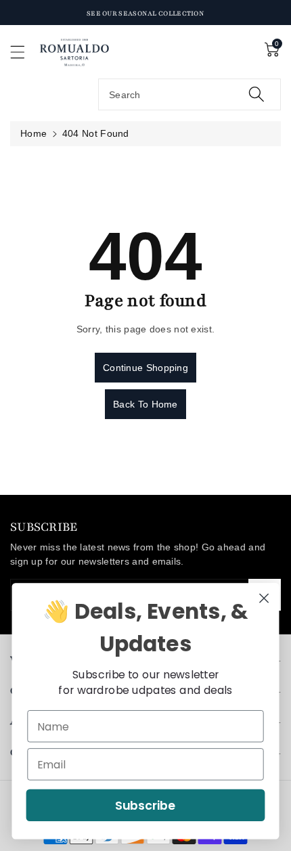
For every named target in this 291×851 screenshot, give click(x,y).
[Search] (256, 94)
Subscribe (145, 805)
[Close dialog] (264, 598)
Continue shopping (145, 367)
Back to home (145, 404)
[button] (23, 51)
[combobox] (189, 94)
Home (33, 133)
